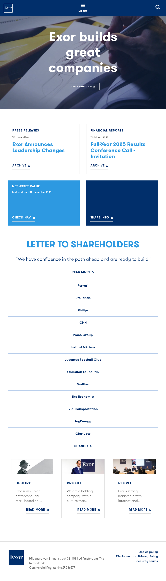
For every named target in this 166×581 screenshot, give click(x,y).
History (23, 483)
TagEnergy (83, 421)
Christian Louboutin (83, 372)
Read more (81, 272)
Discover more (81, 86)
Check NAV (21, 217)
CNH (83, 322)
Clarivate (83, 433)
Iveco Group (83, 335)
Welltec (83, 384)
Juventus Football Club (83, 359)
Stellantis (83, 298)
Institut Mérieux (83, 347)
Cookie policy (148, 552)
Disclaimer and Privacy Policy (137, 556)
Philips (83, 310)
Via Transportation (83, 409)
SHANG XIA (83, 446)
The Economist (83, 396)
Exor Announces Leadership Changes (38, 147)
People (125, 483)
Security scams (147, 561)
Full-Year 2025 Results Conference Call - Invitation (117, 150)
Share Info (99, 217)
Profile (74, 483)
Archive (19, 165)
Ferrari (83, 285)
